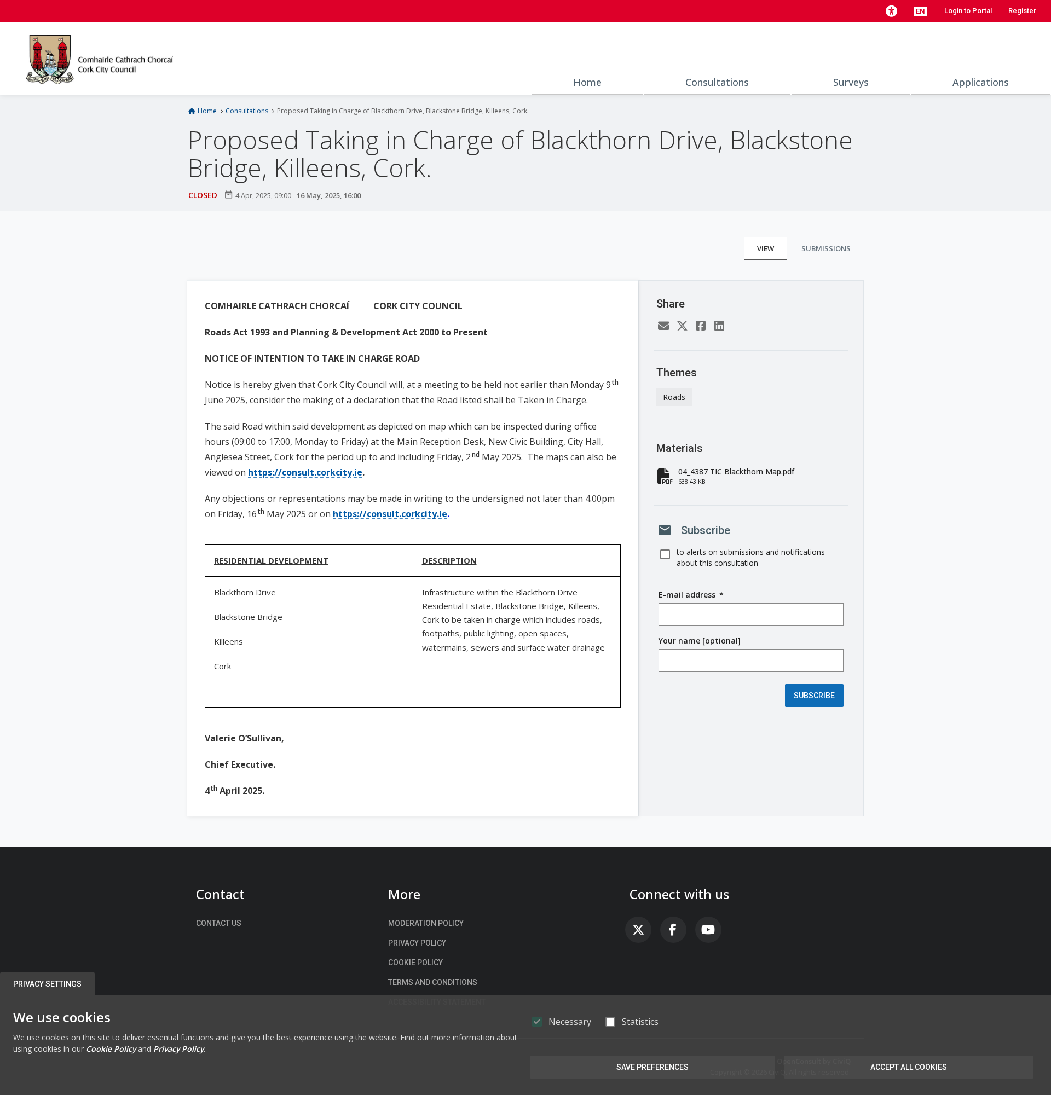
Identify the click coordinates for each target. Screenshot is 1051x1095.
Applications (980, 82)
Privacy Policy (417, 942)
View (765, 248)
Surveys (851, 82)
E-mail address (691, 594)
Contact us (218, 923)
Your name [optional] (700, 640)
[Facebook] (701, 326)
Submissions (826, 248)
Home (587, 82)
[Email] (663, 326)
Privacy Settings (47, 984)
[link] (638, 930)
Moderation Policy (426, 923)
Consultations (717, 82)
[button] (891, 11)
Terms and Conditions (432, 982)
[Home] (99, 58)
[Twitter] (682, 326)
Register (1022, 11)
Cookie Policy (415, 962)
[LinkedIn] (719, 326)
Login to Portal (968, 11)
